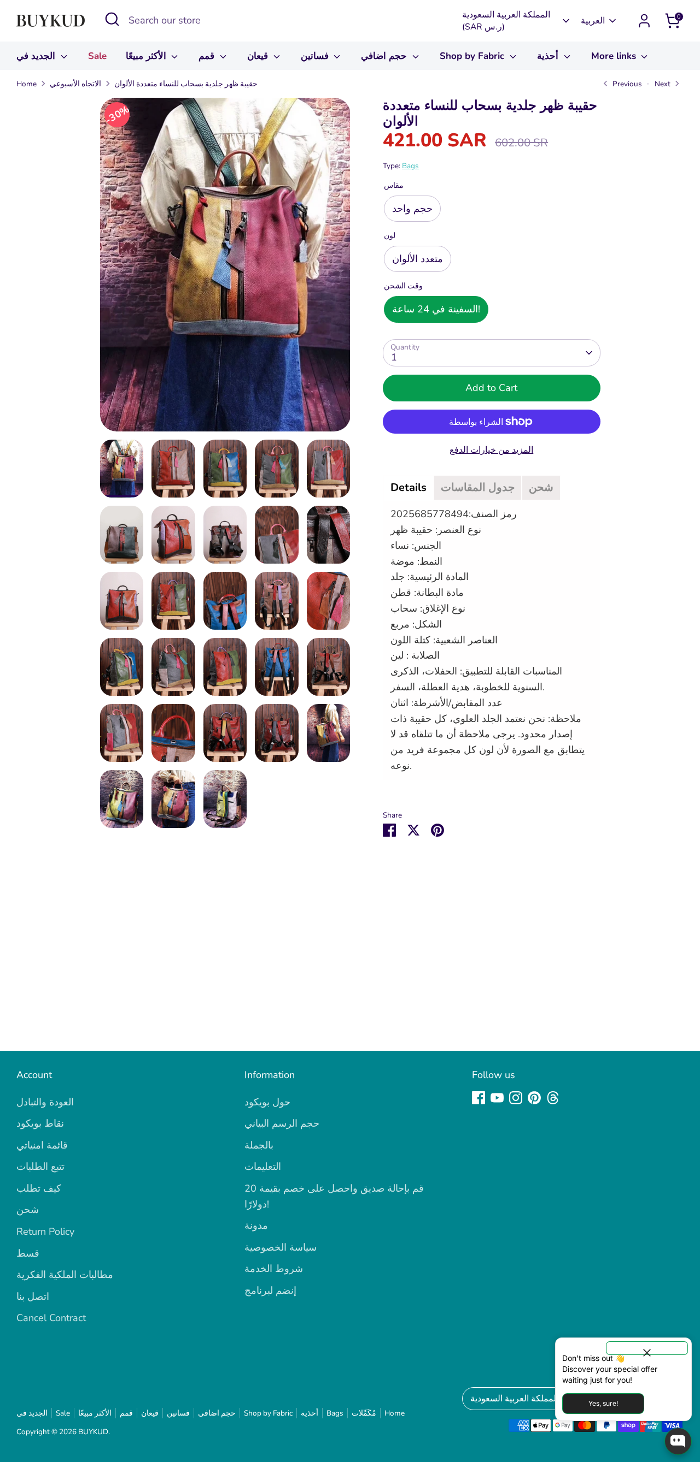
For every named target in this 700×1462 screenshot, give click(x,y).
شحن (27, 1209)
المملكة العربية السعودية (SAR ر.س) (506, 21)
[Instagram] (515, 1097)
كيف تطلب (38, 1188)
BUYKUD (93, 1432)
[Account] (644, 21)
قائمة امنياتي (42, 1145)
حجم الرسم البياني (281, 1123)
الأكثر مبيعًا (147, 56)
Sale (97, 56)
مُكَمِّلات (364, 1413)
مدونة (256, 1225)
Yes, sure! (603, 1403)
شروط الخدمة (273, 1268)
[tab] (408, 488)
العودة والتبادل (45, 1102)
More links (615, 56)
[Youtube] (497, 1097)
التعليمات (262, 1166)
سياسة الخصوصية (280, 1247)
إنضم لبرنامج (270, 1290)
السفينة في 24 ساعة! (436, 309)
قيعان (259, 56)
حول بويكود (267, 1102)
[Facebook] (478, 1097)
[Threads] (552, 1097)
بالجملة (258, 1145)
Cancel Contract (51, 1317)
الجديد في (37, 56)
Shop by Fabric (473, 56)
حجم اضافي (385, 56)
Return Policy (45, 1231)
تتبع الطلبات (40, 1166)
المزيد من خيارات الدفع (491, 450)
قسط (27, 1253)
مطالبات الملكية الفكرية (64, 1274)
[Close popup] (646, 1348)
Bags (410, 166)
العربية (593, 21)
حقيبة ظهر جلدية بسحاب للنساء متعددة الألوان (186, 84)
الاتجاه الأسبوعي (75, 84)
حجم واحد (412, 208)
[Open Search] (112, 19)
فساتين (316, 56)
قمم (208, 56)
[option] (225, 269)
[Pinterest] (534, 1097)
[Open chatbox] (678, 1441)
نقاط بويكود (40, 1123)
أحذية (549, 56)
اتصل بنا (32, 1296)
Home (26, 84)
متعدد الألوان (417, 258)
